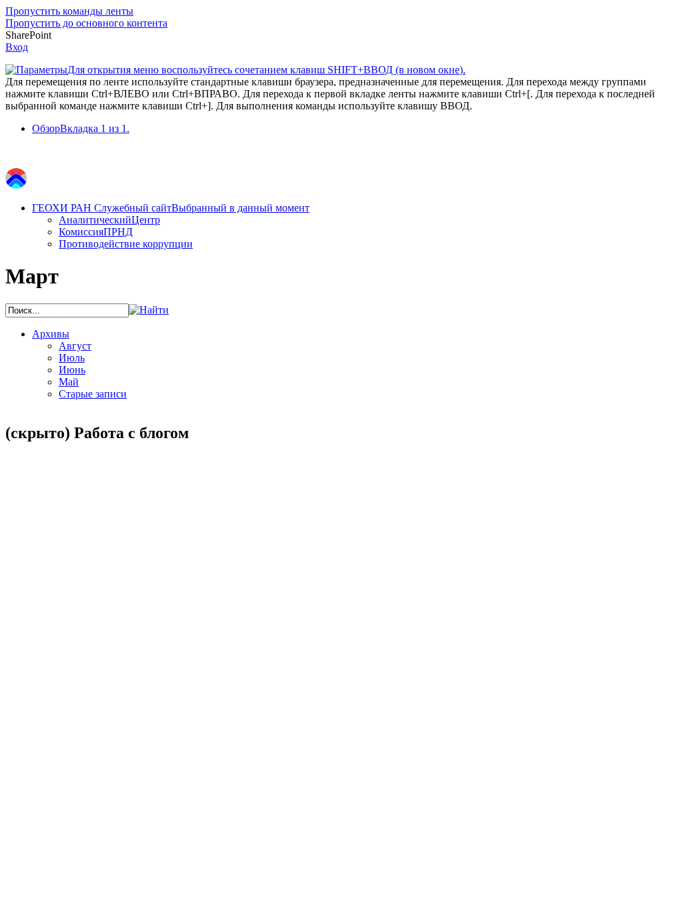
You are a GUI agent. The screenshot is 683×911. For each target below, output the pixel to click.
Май (69, 381)
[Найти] (149, 309)
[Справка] (478, 63)
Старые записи (93, 393)
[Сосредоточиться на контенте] (15, 155)
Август (75, 345)
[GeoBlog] (16, 185)
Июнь (72, 369)
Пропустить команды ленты (69, 11)
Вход (16, 47)
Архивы (50, 333)
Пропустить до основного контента (86, 23)
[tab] (355, 129)
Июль (72, 357)
